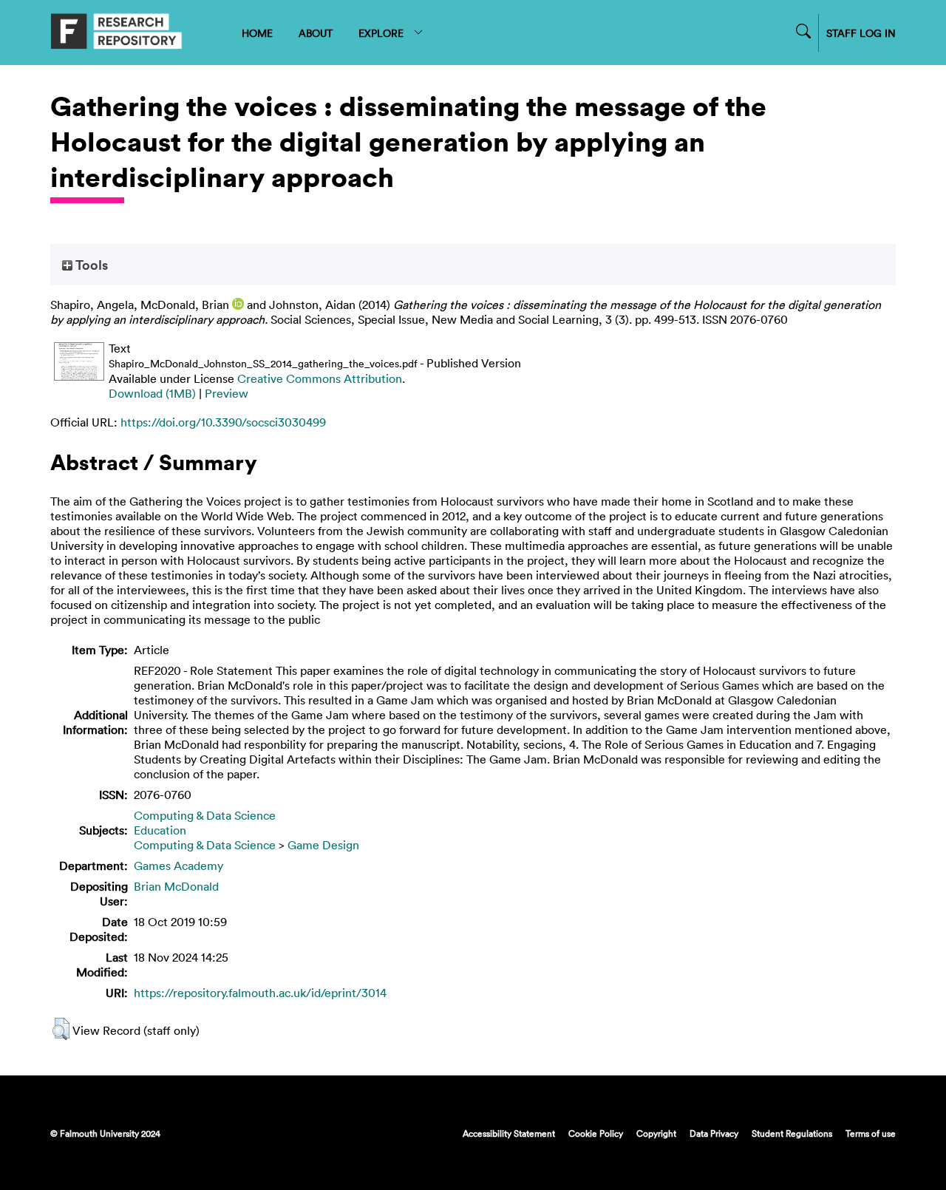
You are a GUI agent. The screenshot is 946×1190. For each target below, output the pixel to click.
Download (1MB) (152, 393)
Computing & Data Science (205, 815)
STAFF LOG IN (861, 33)
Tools (90, 264)
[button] (60, 1029)
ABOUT (316, 33)
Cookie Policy (595, 1133)
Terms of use (870, 1133)
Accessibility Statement (509, 1133)
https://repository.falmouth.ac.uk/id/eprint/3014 (260, 992)
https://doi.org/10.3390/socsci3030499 (223, 422)
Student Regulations (792, 1133)
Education (160, 830)
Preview (226, 393)
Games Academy (178, 865)
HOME (257, 33)
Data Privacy (714, 1133)
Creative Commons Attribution (319, 378)
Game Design (323, 844)
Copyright (656, 1133)
